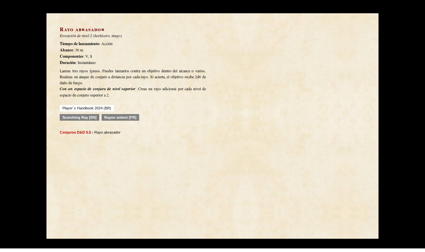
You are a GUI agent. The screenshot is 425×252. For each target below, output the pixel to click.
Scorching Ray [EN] (79, 117)
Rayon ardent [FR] (120, 117)
